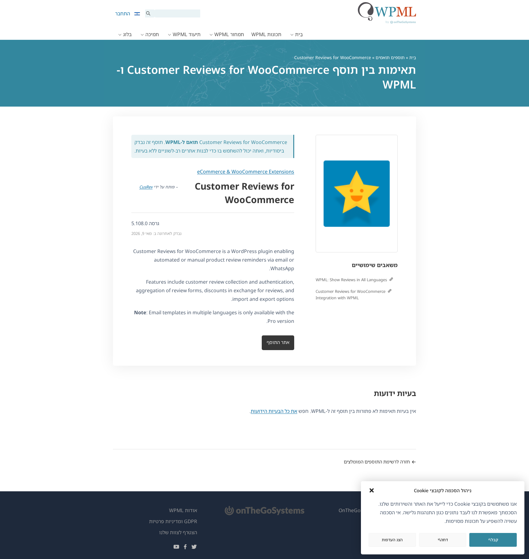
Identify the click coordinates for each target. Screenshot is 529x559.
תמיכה (152, 34)
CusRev (145, 187)
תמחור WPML (229, 34)
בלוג (127, 34)
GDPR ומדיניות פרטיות (173, 521)
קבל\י (493, 539)
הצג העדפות (392, 539)
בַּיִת (299, 34)
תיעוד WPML (187, 34)
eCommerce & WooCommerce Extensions (245, 171)
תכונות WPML (266, 34)
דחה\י (443, 539)
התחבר (122, 13)
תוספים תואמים (390, 57)
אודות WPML (183, 510)
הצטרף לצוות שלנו (178, 532)
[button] (372, 490)
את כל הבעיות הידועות (274, 411)
